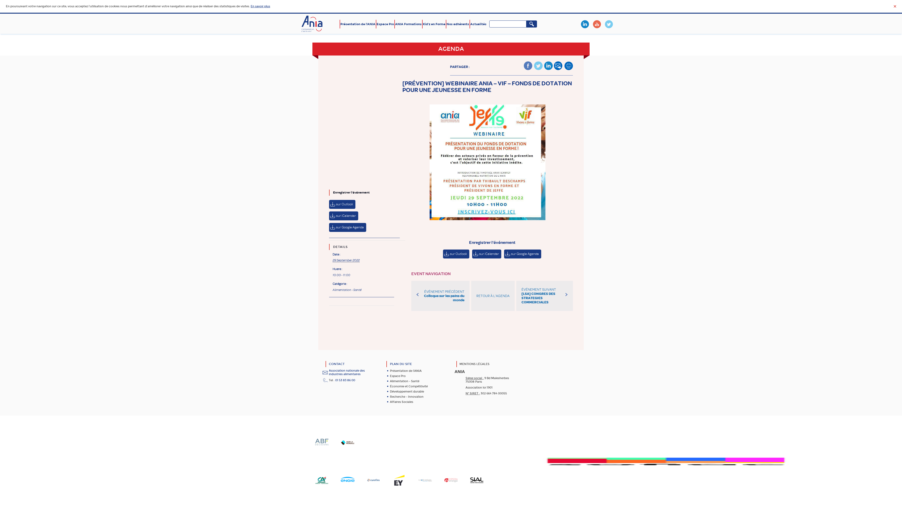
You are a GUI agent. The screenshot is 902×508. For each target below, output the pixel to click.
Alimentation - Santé (347, 290)
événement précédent (444, 296)
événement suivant (538, 296)
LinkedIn (585, 24)
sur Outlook (344, 204)
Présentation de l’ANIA (357, 24)
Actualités (478, 24)
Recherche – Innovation (407, 396)
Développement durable (407, 391)
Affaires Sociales (401, 402)
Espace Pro (385, 24)
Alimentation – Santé (404, 381)
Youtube (597, 24)
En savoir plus (260, 6)
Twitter (609, 24)
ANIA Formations (408, 24)
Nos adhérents (458, 24)
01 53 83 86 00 (345, 380)
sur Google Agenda (350, 227)
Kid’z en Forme (434, 24)
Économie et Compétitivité (409, 386)
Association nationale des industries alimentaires (347, 372)
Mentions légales (474, 364)
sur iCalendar (346, 216)
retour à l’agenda (492, 296)
